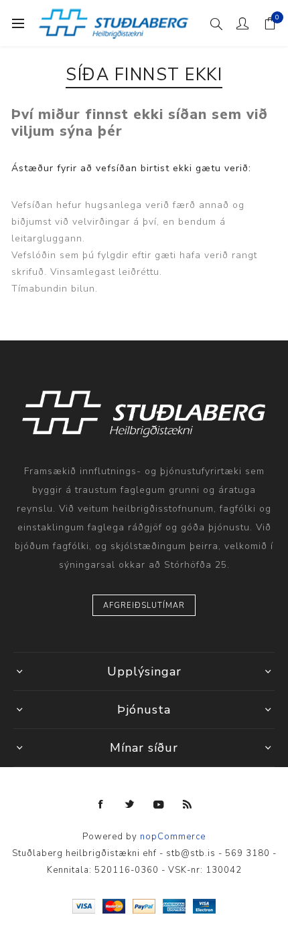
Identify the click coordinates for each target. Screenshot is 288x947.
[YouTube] (158, 804)
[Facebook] (101, 804)
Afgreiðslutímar (144, 606)
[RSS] (187, 804)
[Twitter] (130, 804)
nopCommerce (173, 837)
